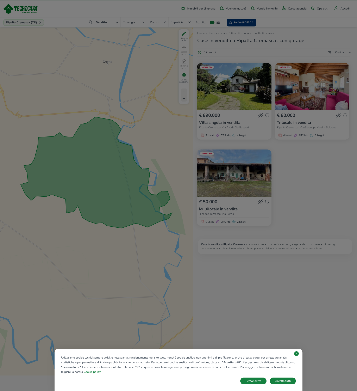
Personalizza (253, 381)
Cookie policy (92, 372)
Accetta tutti (283, 381)
